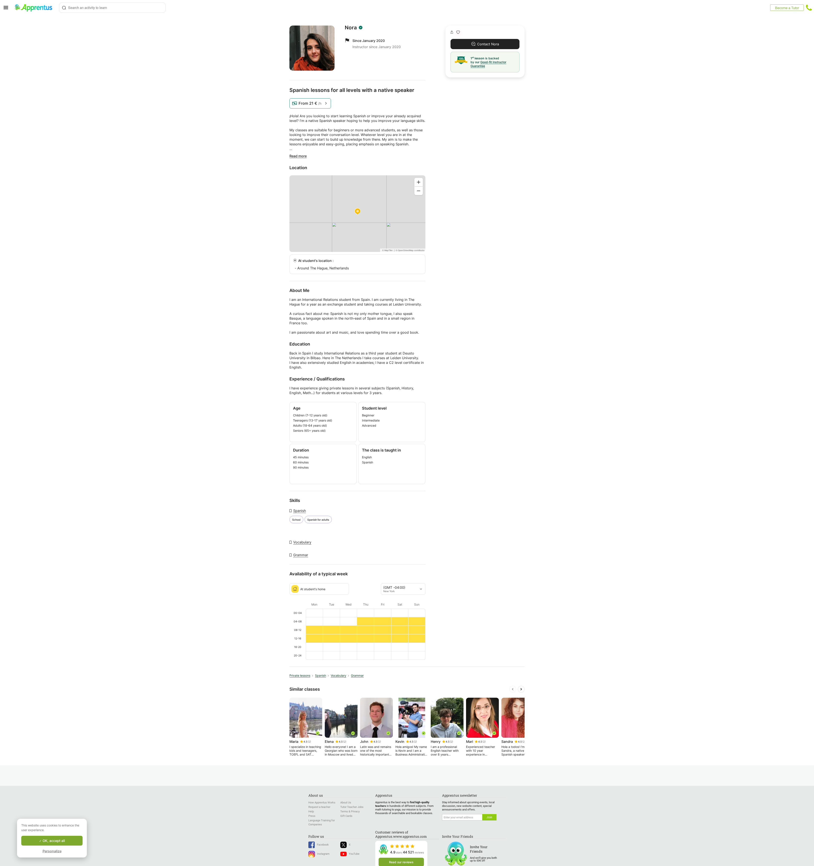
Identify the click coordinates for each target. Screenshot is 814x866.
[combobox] (112, 8)
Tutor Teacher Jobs (351, 807)
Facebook (323, 844)
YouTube (354, 853)
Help (311, 811)
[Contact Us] (809, 8)
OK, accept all (53, 841)
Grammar (300, 555)
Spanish (299, 511)
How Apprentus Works (321, 802)
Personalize (52, 851)
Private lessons (299, 675)
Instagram (323, 853)
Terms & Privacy (350, 811)
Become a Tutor (787, 7)
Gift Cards (346, 815)
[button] (458, 32)
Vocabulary (302, 542)
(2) (309, 741)
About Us (345, 802)
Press (311, 815)
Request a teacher (319, 807)
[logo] (35, 7)
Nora (351, 28)
